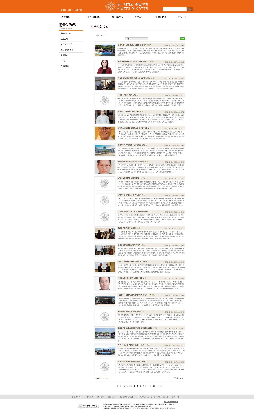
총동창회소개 (77, 397)
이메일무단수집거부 (145, 397)
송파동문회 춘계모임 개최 (127, 228)
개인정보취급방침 (126, 397)
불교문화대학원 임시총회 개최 (128, 111)
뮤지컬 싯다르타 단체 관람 (127, 95)
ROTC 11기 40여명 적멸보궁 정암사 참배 (131, 361)
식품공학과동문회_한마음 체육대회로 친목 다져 (134, 295)
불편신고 (111, 397)
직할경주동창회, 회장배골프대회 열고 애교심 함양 (135, 328)
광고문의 (100, 397)
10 (154, 386)
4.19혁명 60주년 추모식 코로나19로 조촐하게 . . (133, 211)
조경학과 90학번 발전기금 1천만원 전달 (131, 145)
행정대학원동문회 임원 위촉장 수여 (130, 178)
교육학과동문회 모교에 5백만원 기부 (130, 195)
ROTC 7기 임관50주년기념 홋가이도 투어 (132, 345)
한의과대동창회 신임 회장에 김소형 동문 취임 (133, 61)
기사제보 (89, 397)
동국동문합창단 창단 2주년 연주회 (129, 311)
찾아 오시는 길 (162, 397)
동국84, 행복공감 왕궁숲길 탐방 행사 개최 (132, 45)
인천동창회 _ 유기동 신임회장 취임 (130, 278)
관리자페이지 (177, 397)
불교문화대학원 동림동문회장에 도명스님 (132, 128)
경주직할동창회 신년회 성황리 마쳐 (130, 261)
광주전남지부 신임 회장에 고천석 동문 (131, 161)
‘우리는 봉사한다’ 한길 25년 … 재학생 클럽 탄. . (134, 78)
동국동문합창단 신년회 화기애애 (129, 245)
